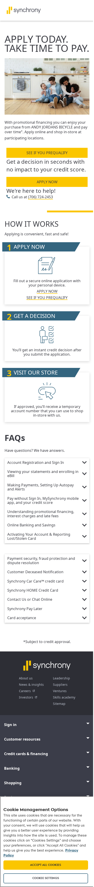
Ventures (60, 691)
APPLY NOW (47, 181)
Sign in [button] (10, 724)
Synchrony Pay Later (24, 609)
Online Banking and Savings (31, 525)
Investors (26, 697)
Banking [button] (12, 768)
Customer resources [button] (22, 739)
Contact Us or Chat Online (29, 599)
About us (26, 678)
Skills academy (64, 697)
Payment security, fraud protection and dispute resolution (41, 560)
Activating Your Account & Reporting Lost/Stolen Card (38, 536)
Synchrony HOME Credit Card (32, 590)
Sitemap (59, 703)
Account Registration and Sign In (35, 462)
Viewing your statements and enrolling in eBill (42, 474)
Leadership (61, 678)
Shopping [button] (12, 783)
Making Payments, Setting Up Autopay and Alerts (40, 487)
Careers (25, 691)
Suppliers (60, 684)
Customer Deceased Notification (35, 572)
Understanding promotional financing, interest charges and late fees (40, 514)
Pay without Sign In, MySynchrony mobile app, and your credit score (43, 500)
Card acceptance (21, 618)
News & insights (31, 684)
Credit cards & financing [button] (26, 753)
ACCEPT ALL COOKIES (45, 865)
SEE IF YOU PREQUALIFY (47, 152)
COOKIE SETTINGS (45, 878)
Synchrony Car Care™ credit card (35, 581)
